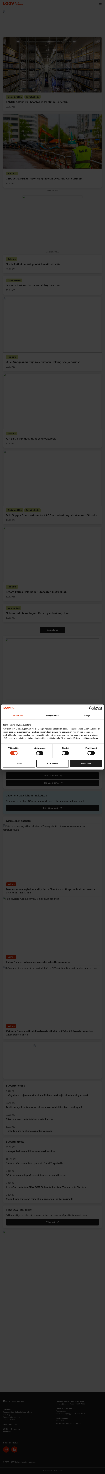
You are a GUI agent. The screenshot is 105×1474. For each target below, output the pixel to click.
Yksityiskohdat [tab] (52, 716)
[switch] (39, 753)
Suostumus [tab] (18, 716)
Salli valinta (52, 764)
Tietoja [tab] (87, 716)
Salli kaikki (86, 764)
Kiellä (19, 764)
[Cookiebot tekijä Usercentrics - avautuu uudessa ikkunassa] (91, 708)
